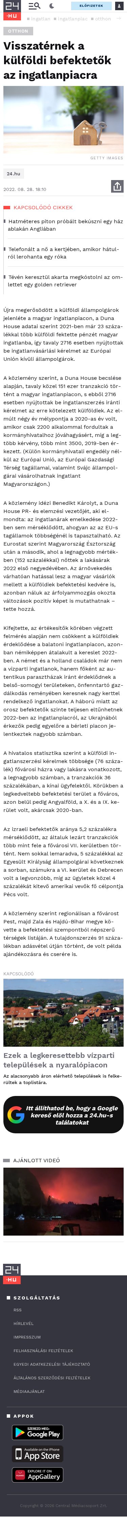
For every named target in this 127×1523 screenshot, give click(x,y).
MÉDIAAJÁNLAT (29, 1391)
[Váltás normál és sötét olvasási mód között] (52, 6)
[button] (118, 18)
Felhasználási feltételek (43, 1350)
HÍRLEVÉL (24, 1323)
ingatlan (40, 18)
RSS (18, 1310)
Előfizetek (91, 5)
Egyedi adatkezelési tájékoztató (52, 1364)
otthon (103, 18)
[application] (63, 1202)
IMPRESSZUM (27, 1337)
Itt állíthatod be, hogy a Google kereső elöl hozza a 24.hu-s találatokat (72, 1115)
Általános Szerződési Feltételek (52, 1378)
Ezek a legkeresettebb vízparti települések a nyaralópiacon (58, 1060)
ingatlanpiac (73, 18)
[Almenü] (34, 6)
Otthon (18, 31)
